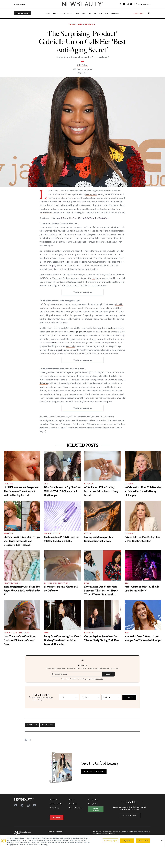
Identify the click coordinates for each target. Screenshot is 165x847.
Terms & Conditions (76, 808)
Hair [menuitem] (84, 13)
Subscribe (20, 4)
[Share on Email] (30, 740)
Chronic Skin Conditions (57, 583)
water (111, 328)
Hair (80, 24)
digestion (60, 349)
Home (72, 24)
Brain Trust (73, 804)
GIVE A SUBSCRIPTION (93, 771)
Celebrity (130, 484)
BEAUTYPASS (138, 13)
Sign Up (107, 674)
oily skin (119, 304)
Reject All (127, 841)
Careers (71, 800)
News (86, 583)
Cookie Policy (54, 808)
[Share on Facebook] (26, 740)
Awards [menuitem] (92, 13)
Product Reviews (52, 533)
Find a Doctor (92, 800)
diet (54, 342)
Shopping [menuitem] (103, 13)
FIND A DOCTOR (23, 13)
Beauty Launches (12, 583)
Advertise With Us (56, 804)
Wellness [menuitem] (115, 13)
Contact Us (54, 800)
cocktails (70, 346)
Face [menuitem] (55, 13)
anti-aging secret (78, 331)
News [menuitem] (48, 13)
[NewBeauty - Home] (82, 4)
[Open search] (149, 13)
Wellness (8, 533)
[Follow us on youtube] (131, 4)
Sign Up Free (130, 816)
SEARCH (129, 697)
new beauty (48, 725)
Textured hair (65, 261)
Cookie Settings (96, 809)
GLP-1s (87, 533)
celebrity (32, 725)
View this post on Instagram (83, 292)
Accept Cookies (143, 841)
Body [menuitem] (77, 13)
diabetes (44, 383)
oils (93, 278)
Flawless (61, 201)
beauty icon (91, 194)
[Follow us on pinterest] (124, 4)
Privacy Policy (93, 804)
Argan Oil (90, 24)
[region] (82, 841)
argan (52, 265)
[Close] (161, 840)
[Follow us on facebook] (120, 4)
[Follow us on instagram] (128, 4)
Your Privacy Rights (110, 841)
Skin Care (8, 484)
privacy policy (99, 679)
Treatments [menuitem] (66, 13)
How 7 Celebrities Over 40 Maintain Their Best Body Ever (82, 218)
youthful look (46, 212)
